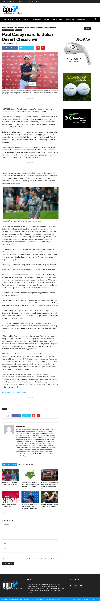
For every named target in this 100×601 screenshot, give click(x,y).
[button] (95, 19)
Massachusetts (8, 19)
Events (27, 27)
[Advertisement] (62, 10)
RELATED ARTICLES (9, 465)
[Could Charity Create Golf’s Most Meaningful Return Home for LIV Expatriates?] (30, 497)
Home (20, 1)
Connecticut (21, 27)
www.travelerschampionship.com (14, 392)
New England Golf (46, 27)
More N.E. (26, 19)
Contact (31, 1)
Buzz (15, 27)
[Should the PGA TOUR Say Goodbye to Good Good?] (10, 475)
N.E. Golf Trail (70, 19)
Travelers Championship (40, 409)
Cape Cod (18, 19)
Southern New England (8, 29)
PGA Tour (29, 409)
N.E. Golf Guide (57, 19)
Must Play (32, 27)
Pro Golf (53, 27)
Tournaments (37, 19)
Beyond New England (7, 27)
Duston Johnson (12, 409)
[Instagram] (76, 586)
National (38, 27)
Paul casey (22, 409)
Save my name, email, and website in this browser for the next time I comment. (27, 559)
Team (37, 1)
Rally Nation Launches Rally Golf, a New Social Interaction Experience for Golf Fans (30, 484)
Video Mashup (81, 19)
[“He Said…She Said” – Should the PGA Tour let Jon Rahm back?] (49, 497)
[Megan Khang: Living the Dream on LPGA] (10, 497)
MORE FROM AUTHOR (25, 465)
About (25, 1)
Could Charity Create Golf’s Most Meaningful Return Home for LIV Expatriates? (29, 506)
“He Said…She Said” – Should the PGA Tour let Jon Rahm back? (49, 506)
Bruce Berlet (7, 43)
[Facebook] (70, 586)
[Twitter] (81, 586)
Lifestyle (46, 19)
